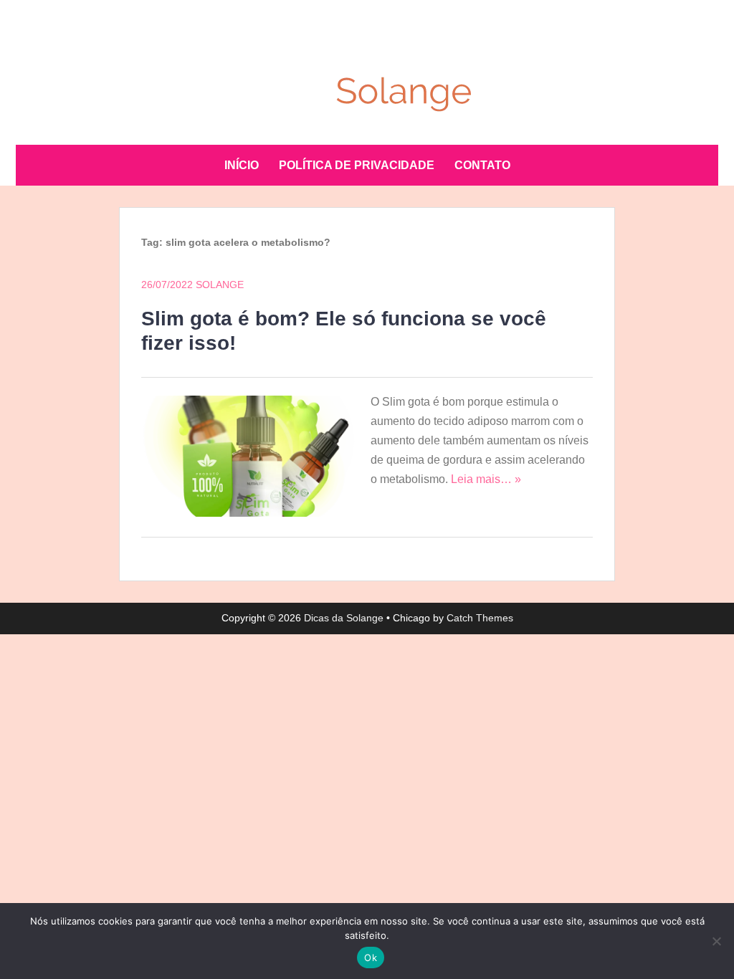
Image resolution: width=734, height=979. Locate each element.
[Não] (716, 941)
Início (241, 165)
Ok (370, 957)
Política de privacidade (356, 165)
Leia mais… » (486, 479)
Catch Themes (480, 618)
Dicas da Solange (343, 618)
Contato (482, 165)
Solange (220, 284)
